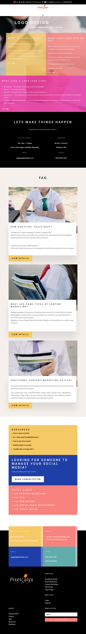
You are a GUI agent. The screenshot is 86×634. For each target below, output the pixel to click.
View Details (20, 258)
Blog (10, 619)
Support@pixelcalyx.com (53, 2)
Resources (12, 622)
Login (47, 600)
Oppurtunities (14, 614)
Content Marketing (33, 494)
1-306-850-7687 (67, 2)
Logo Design (49, 590)
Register (48, 603)
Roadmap (12, 624)
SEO (22, 497)
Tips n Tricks (29, 509)
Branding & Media (51, 579)
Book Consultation (28, 479)
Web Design (27, 501)
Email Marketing (51, 582)
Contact (11, 616)
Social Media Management (37, 505)
